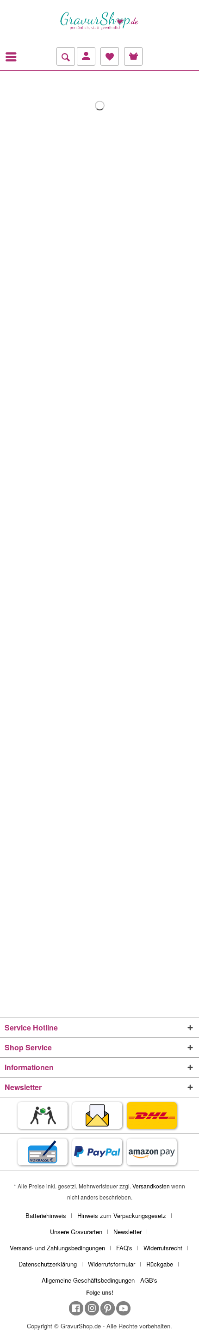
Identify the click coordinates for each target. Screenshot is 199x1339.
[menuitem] (13, 57)
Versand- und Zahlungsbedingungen (57, 1247)
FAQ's (124, 1247)
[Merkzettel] (109, 56)
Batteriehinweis (45, 1215)
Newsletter (127, 1231)
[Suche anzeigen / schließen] (65, 56)
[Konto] (86, 56)
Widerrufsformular (111, 1264)
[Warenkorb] (133, 56)
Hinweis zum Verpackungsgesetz (121, 1215)
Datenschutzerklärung (48, 1264)
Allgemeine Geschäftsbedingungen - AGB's (99, 1280)
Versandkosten (151, 1186)
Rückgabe (159, 1264)
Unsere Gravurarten (76, 1231)
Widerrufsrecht (162, 1247)
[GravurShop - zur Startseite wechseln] (99, 21)
